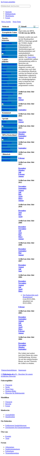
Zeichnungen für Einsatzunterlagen (17, 427)
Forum (7, 18)
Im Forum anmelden (8, 2)
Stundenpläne (10, 417)
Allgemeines (9, 447)
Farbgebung (9, 451)
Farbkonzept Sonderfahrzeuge (15, 425)
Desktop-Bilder (10, 391)
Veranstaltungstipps (12, 453)
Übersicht (8, 385)
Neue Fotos (17, 22)
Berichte (8, 404)
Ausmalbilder (10, 415)
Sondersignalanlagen (12, 449)
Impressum (22, 370)
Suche (7, 387)
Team (7, 438)
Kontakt (8, 436)
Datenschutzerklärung (9, 370)
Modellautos (9, 16)
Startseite (8, 12)
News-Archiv (6, 22)
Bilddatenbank (10, 14)
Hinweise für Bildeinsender (15, 393)
